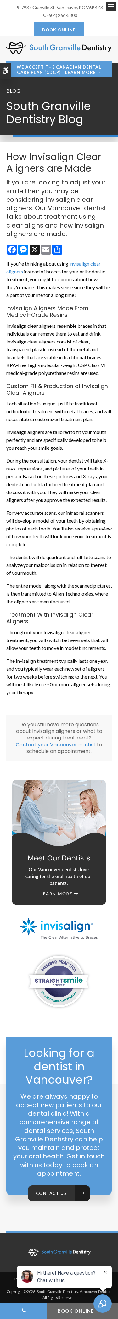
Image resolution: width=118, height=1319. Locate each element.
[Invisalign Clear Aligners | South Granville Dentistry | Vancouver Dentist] (59, 925)
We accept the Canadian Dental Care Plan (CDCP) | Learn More (59, 69)
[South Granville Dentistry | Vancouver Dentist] (59, 1252)
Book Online (59, 29)
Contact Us (51, 1193)
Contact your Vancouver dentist (56, 744)
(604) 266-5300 (62, 15)
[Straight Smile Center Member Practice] (59, 981)
